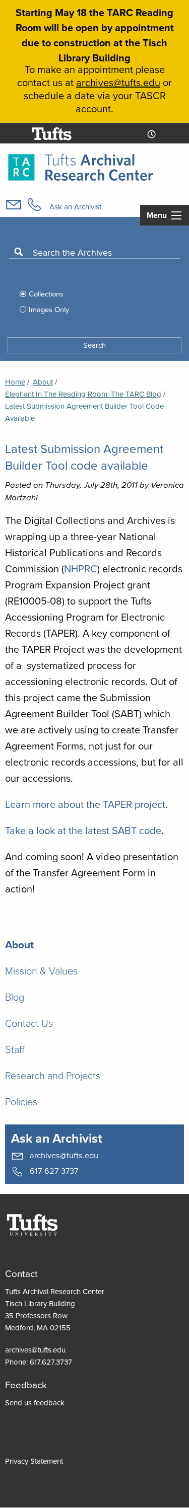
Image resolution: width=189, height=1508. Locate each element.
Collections (46, 293)
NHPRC (80, 568)
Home (15, 381)
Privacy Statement (34, 1461)
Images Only (49, 309)
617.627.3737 (51, 1361)
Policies (21, 1101)
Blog (14, 997)
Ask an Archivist (75, 206)
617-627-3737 (53, 1170)
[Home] (80, 166)
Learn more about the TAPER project (85, 804)
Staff (15, 1049)
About (43, 381)
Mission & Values (41, 970)
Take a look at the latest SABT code (83, 830)
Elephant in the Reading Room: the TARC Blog (83, 394)
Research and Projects (52, 1075)
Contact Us (29, 1023)
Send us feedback (35, 1402)
